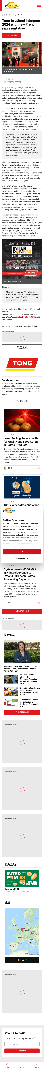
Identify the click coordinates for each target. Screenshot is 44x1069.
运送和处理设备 (30, 326)
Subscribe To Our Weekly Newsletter (18, 1038)
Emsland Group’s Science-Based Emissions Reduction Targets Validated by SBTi (28, 679)
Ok (22, 551)
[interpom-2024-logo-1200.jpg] (22, 886)
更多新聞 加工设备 (22, 611)
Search (22, 1067)
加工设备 (18, 326)
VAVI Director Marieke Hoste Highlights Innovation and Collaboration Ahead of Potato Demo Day (20, 668)
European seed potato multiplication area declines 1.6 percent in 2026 (29, 703)
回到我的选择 (11, 35)
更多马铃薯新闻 (22, 712)
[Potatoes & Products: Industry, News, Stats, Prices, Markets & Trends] (12, 5)
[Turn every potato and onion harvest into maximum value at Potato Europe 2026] (22, 505)
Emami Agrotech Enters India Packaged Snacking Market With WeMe (30, 691)
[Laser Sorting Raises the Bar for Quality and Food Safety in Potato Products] (22, 439)
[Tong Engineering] (22, 375)
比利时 (24, 960)
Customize (20, 558)
